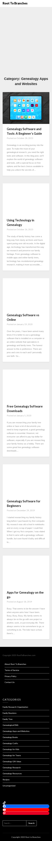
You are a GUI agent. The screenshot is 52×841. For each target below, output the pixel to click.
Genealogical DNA (10, 725)
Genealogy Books (10, 737)
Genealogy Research (12, 767)
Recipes (6, 779)
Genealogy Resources (12, 773)
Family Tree (7, 719)
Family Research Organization (15, 707)
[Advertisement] (26, 49)
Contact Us (10, 682)
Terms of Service (12, 670)
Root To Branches (15, 3)
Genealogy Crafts (10, 743)
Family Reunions (10, 713)
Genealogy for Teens (12, 755)
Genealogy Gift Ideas (12, 761)
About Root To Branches (15, 664)
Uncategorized (9, 785)
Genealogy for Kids (11, 749)
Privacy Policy (10, 676)
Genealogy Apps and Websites (16, 731)
